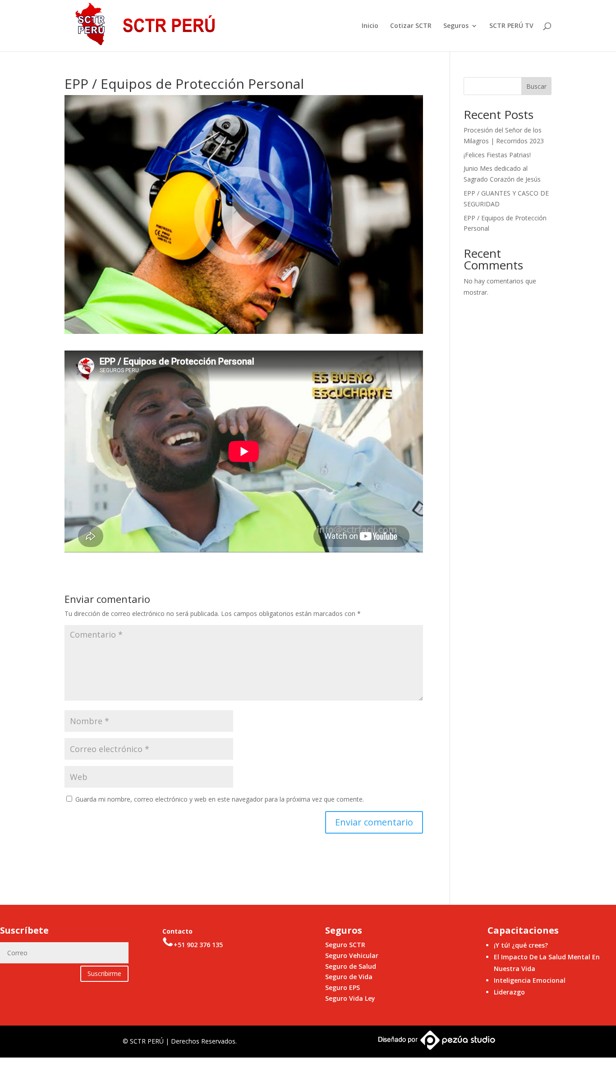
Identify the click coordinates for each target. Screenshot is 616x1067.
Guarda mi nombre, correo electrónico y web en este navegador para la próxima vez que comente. (219, 799)
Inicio (370, 26)
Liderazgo (509, 992)
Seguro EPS (342, 987)
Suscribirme (104, 973)
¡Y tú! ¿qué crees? (521, 945)
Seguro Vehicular (351, 955)
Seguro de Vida (348, 976)
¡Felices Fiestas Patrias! (497, 154)
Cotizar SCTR (411, 26)
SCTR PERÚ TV (511, 26)
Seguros (456, 26)
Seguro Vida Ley (350, 998)
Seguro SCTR (345, 944)
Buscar (536, 86)
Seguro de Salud (350, 966)
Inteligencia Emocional (529, 980)
